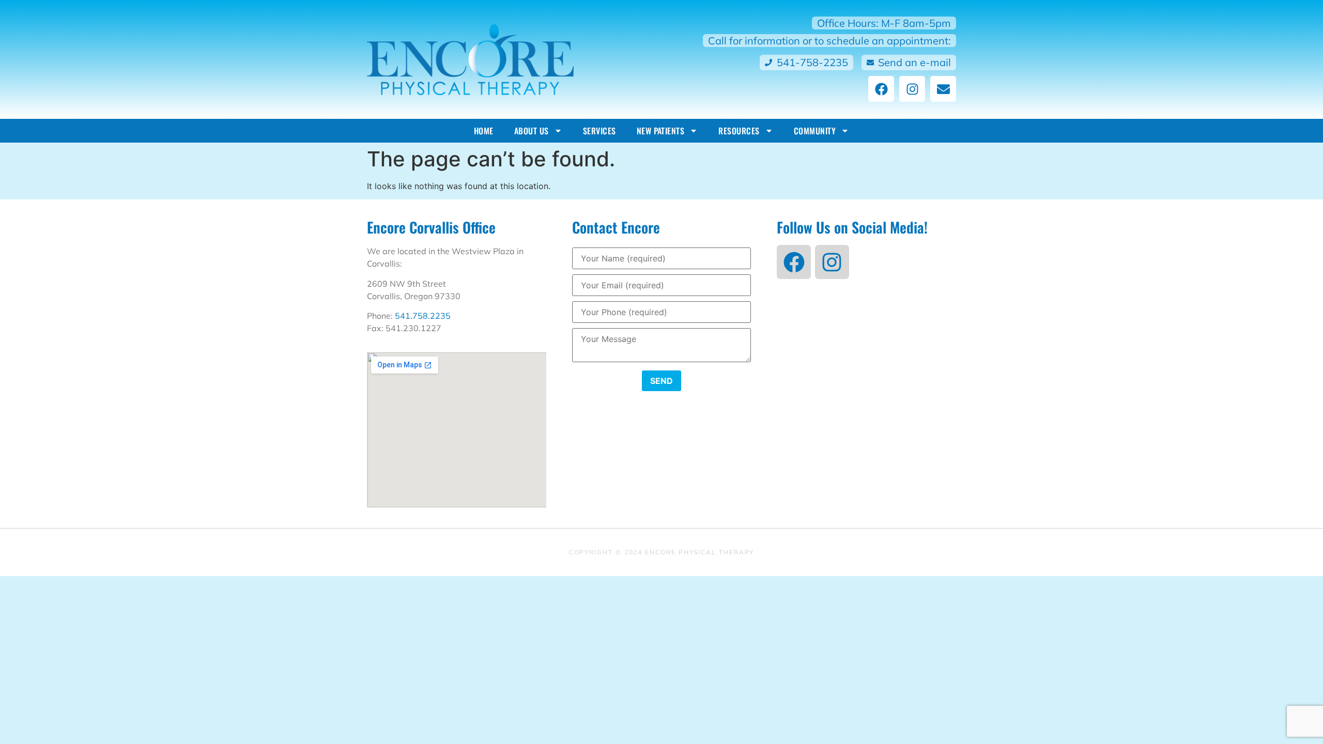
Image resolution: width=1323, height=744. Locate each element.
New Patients (661, 131)
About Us (531, 131)
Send (661, 381)
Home (484, 131)
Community (815, 131)
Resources (738, 131)
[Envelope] (943, 89)
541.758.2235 (423, 316)
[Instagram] (912, 89)
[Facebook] (881, 89)
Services (599, 131)
